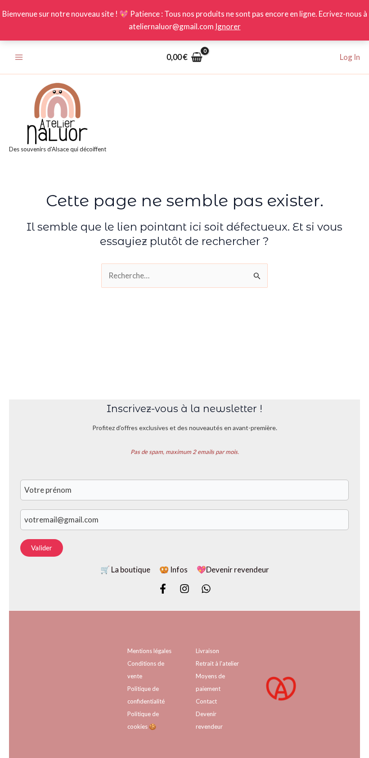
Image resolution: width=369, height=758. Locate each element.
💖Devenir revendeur (233, 569)
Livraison (207, 650)
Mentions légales (149, 650)
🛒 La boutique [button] (125, 569)
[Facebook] (163, 589)
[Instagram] (184, 589)
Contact (206, 701)
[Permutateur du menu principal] (19, 57)
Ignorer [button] (228, 26)
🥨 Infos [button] (173, 569)
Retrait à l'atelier (217, 663)
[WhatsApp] (206, 589)
